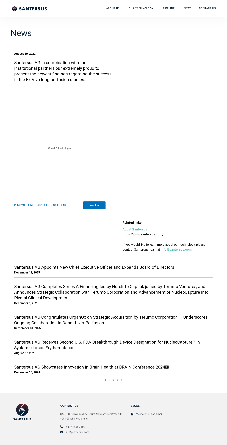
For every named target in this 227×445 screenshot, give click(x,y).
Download (94, 205)
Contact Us (207, 8)
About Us (113, 8)
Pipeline (168, 8)
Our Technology (141, 8)
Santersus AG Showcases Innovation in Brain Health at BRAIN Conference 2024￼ (91, 367)
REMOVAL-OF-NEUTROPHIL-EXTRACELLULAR (40, 205)
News (188, 8)
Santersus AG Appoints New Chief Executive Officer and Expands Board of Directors (94, 267)
